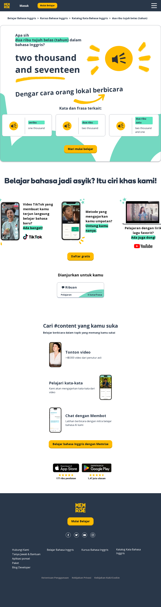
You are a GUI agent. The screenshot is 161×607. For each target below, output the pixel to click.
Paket (15, 563)
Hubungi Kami (20, 550)
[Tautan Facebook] (68, 535)
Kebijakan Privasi (81, 577)
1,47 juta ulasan (96, 478)
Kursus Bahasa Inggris (54, 18)
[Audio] (119, 58)
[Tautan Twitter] (76, 535)
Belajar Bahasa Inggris (22, 18)
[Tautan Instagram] (92, 535)
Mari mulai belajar (80, 149)
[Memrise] (7, 5)
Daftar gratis (80, 256)
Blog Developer (21, 567)
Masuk (24, 6)
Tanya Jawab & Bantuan (26, 554)
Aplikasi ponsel (21, 558)
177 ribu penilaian (66, 478)
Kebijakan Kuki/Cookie (107, 577)
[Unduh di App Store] (66, 467)
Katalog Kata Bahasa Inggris (90, 18)
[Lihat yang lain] (154, 5)
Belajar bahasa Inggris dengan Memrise (80, 444)
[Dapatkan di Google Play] (96, 467)
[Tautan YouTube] (84, 535)
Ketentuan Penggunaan (55, 577)
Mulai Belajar (47, 5)
